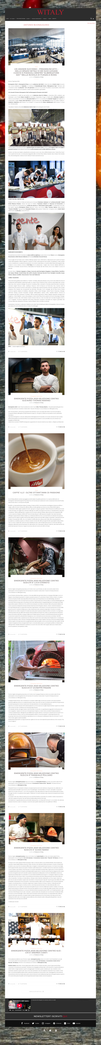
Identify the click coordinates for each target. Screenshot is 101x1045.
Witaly (36, 66)
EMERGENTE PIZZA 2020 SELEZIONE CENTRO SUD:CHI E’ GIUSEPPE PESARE (36, 687)
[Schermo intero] (28, 1010)
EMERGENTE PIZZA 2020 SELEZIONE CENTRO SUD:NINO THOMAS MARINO (36, 400)
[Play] (10, 1010)
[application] (19, 1005)
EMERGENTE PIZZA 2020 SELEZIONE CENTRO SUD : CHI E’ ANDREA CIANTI (36, 952)
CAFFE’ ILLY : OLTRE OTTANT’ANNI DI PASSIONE (36, 493)
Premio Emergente (36, 18)
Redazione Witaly (38, 77)
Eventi (28, 18)
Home (7, 18)
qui (65, 1016)
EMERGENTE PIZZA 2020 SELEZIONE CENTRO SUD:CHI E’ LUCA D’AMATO (36, 582)
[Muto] (26, 1010)
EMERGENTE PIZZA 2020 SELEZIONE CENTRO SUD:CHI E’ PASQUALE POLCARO (36, 774)
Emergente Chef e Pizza (36, 396)
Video (49, 18)
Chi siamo (12, 18)
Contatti (54, 18)
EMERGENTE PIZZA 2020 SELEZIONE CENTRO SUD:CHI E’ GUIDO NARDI (36, 849)
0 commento (23, 351)
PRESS (44, 18)
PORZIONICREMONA (21, 18)
